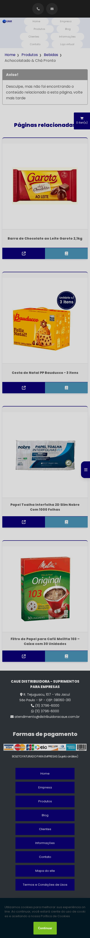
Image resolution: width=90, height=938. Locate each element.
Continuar (45, 928)
